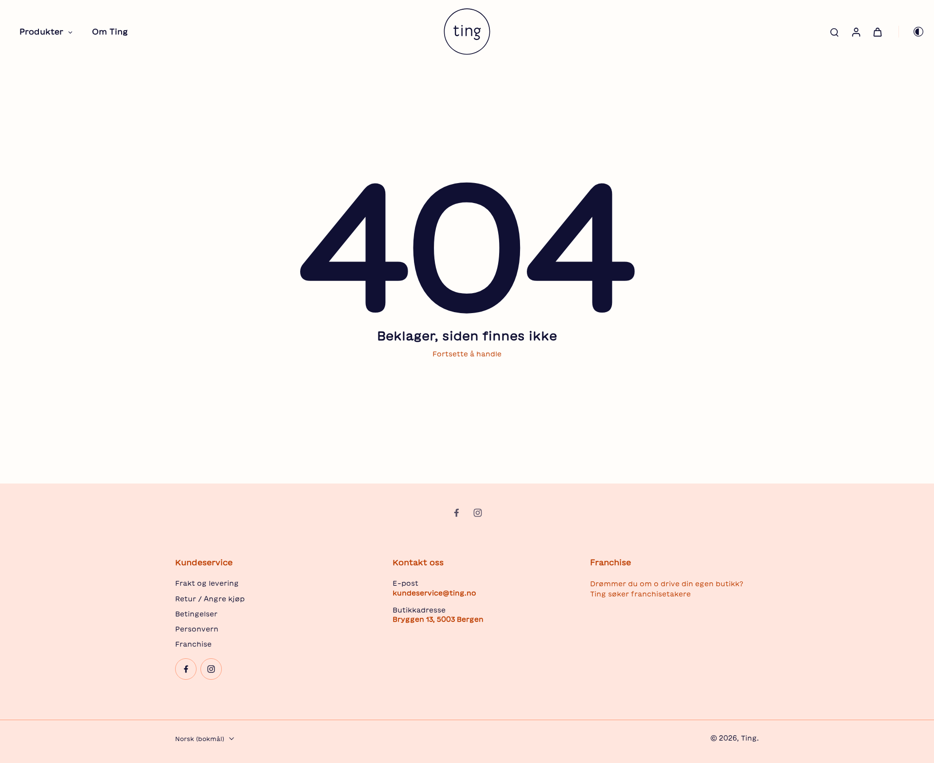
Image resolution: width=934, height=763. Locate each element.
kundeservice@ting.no (434, 593)
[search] (834, 31)
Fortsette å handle (467, 354)
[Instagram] (477, 512)
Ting (749, 738)
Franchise (193, 644)
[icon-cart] (877, 31)
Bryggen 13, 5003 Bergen (438, 619)
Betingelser (196, 614)
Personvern (196, 629)
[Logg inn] (855, 31)
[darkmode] (911, 31)
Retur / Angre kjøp (210, 599)
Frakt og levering (207, 583)
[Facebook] (456, 512)
